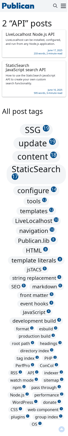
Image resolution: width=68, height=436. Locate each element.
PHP (50, 358)
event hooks (36, 303)
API (32, 372)
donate (51, 402)
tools (36, 201)
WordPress (24, 402)
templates (36, 211)
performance (48, 395)
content (36, 156)
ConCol (48, 365)
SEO (18, 286)
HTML (36, 250)
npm (19, 387)
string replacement (36, 278)
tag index (27, 358)
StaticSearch (36, 172)
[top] (60, 429)
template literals (36, 260)
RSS (16, 372)
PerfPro (24, 365)
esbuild (47, 328)
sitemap (53, 380)
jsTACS (36, 269)
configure (36, 190)
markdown (46, 286)
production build (36, 336)
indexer (53, 372)
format (24, 328)
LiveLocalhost (36, 221)
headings (50, 343)
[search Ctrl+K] (55, 6)
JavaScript (36, 312)
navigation (36, 231)
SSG (37, 129)
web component (45, 409)
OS (36, 424)
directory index (36, 351)
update (37, 143)
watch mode (23, 380)
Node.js (19, 395)
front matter (36, 295)
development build (36, 320)
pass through (45, 387)
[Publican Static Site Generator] (19, 7)
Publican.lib (36, 241)
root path (22, 343)
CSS (16, 409)
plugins (19, 417)
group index (48, 417)
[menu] (61, 6)
